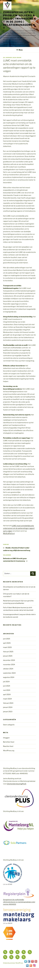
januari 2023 (7, 712)
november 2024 (9, 664)
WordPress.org (8, 751)
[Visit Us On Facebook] (29, 962)
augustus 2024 (8, 677)
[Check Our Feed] (30, 967)
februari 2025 (8, 652)
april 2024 (7, 694)
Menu (21, 50)
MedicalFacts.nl (9, 533)
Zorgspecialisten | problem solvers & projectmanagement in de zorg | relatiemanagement (19, 20)
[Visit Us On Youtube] (36, 962)
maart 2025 (7, 647)
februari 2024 (8, 703)
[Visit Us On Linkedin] (27, 967)
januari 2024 (7, 707)
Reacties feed (8, 746)
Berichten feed (8, 742)
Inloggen (6, 738)
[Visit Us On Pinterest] (32, 962)
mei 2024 (6, 690)
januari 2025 (7, 656)
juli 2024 (6, 682)
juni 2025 (6, 639)
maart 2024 (7, 699)
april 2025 (7, 643)
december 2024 (9, 660)
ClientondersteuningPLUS (16, 784)
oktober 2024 (8, 669)
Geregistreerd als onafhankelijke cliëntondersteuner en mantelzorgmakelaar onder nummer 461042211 (19, 902)
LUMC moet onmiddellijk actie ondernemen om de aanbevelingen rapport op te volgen (19, 528)
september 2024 (9, 673)
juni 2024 (6, 686)
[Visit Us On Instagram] (34, 967)
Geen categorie (8, 725)
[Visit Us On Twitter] (25, 962)
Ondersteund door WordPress (13, 963)
